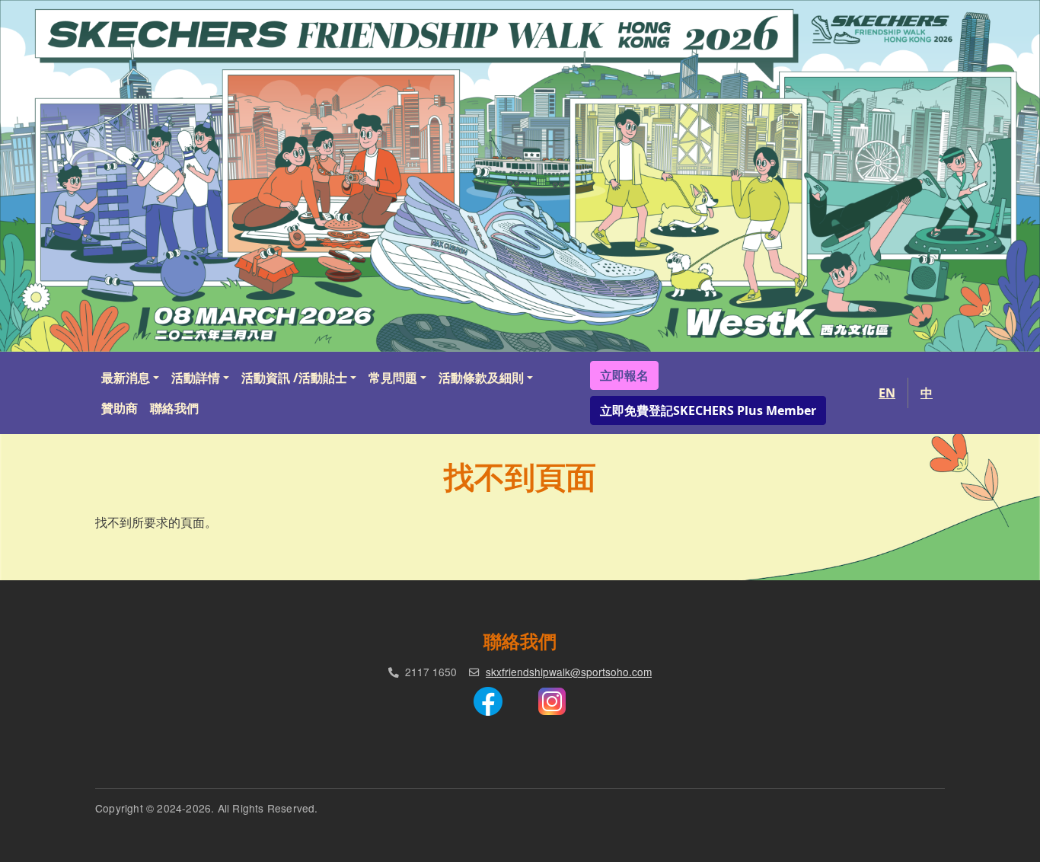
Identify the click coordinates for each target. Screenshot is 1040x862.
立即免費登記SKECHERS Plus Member (708, 410)
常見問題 (392, 377)
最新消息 (125, 377)
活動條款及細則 (481, 377)
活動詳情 (195, 377)
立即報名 (624, 375)
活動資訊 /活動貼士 (294, 377)
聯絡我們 (174, 408)
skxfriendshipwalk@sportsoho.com (569, 671)
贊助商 (119, 408)
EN (887, 393)
